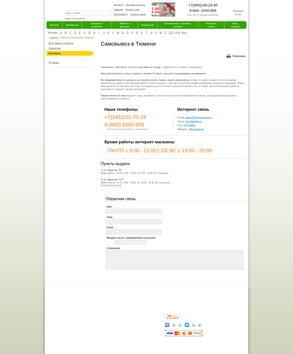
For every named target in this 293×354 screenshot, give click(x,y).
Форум (98, 324)
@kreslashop (196, 129)
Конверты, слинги (132, 341)
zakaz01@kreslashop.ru (198, 117)
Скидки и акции (138, 14)
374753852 (189, 125)
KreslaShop (88, 6)
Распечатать (239, 56)
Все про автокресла (105, 321)
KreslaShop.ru (194, 121)
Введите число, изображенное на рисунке (131, 237)
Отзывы (53, 62)
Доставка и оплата (135, 5)
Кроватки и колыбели (134, 328)
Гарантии (118, 9)
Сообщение (113, 248)
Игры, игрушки (130, 344)
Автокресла (72, 25)
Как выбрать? (121, 14)
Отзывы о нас (132, 9)
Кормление (147, 25)
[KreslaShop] (51, 10)
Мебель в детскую (132, 331)
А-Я (177, 32)
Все (184, 32)
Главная (53, 37)
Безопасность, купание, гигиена (139, 338)
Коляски (54, 25)
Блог (97, 328)
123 (171, 32)
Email (110, 227)
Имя (109, 206)
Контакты (118, 5)
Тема (109, 217)
